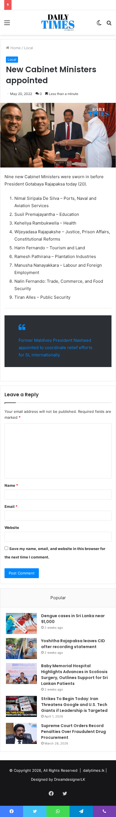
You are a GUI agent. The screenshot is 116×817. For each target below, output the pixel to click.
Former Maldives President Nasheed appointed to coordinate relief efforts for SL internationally (55, 347)
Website (12, 527)
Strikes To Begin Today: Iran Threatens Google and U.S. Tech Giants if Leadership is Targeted (74, 704)
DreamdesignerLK (69, 779)
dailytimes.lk (93, 770)
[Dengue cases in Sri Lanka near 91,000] (21, 623)
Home (15, 48)
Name (11, 485)
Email (11, 506)
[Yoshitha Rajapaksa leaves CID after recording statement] (21, 648)
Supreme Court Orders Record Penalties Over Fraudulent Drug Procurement (73, 731)
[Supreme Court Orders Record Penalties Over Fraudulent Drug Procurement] (21, 733)
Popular (58, 597)
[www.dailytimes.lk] (58, 22)
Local (28, 48)
